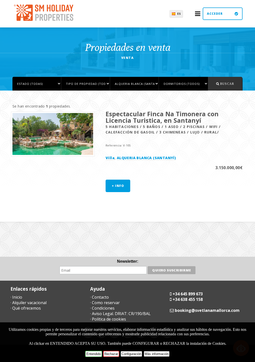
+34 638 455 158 (188, 299)
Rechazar (111, 354)
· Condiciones (102, 308)
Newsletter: (127, 261)
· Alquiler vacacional (28, 302)
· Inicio (16, 297)
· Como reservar (105, 302)
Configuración (131, 354)
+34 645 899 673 (188, 294)
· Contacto (99, 297)
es (179, 13)
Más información (157, 354)
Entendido (93, 354)
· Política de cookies (108, 319)
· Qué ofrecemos (25, 308)
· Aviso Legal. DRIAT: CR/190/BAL (120, 313)
